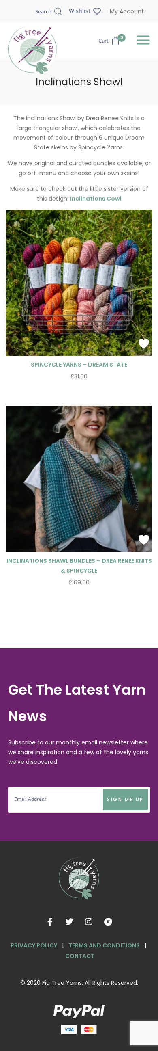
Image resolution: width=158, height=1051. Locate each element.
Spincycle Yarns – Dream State (79, 365)
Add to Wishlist (144, 343)
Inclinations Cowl (96, 199)
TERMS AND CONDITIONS (104, 945)
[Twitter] (69, 921)
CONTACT (79, 956)
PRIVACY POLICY (34, 945)
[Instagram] (88, 921)
